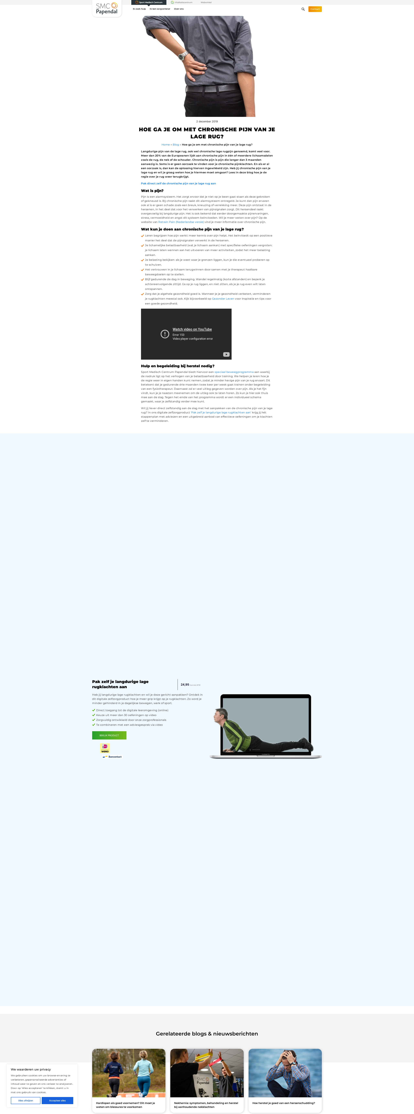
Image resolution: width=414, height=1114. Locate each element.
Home (166, 144)
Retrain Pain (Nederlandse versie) (181, 222)
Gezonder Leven (223, 298)
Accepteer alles (57, 1100)
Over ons (179, 9)
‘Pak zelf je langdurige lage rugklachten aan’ (221, 412)
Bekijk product (109, 735)
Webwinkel (206, 2)
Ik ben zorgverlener (160, 9)
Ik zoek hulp (139, 9)
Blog (176, 144)
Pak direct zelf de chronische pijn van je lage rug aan (178, 183)
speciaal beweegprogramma (234, 372)
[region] (42, 1086)
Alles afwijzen (25, 1100)
